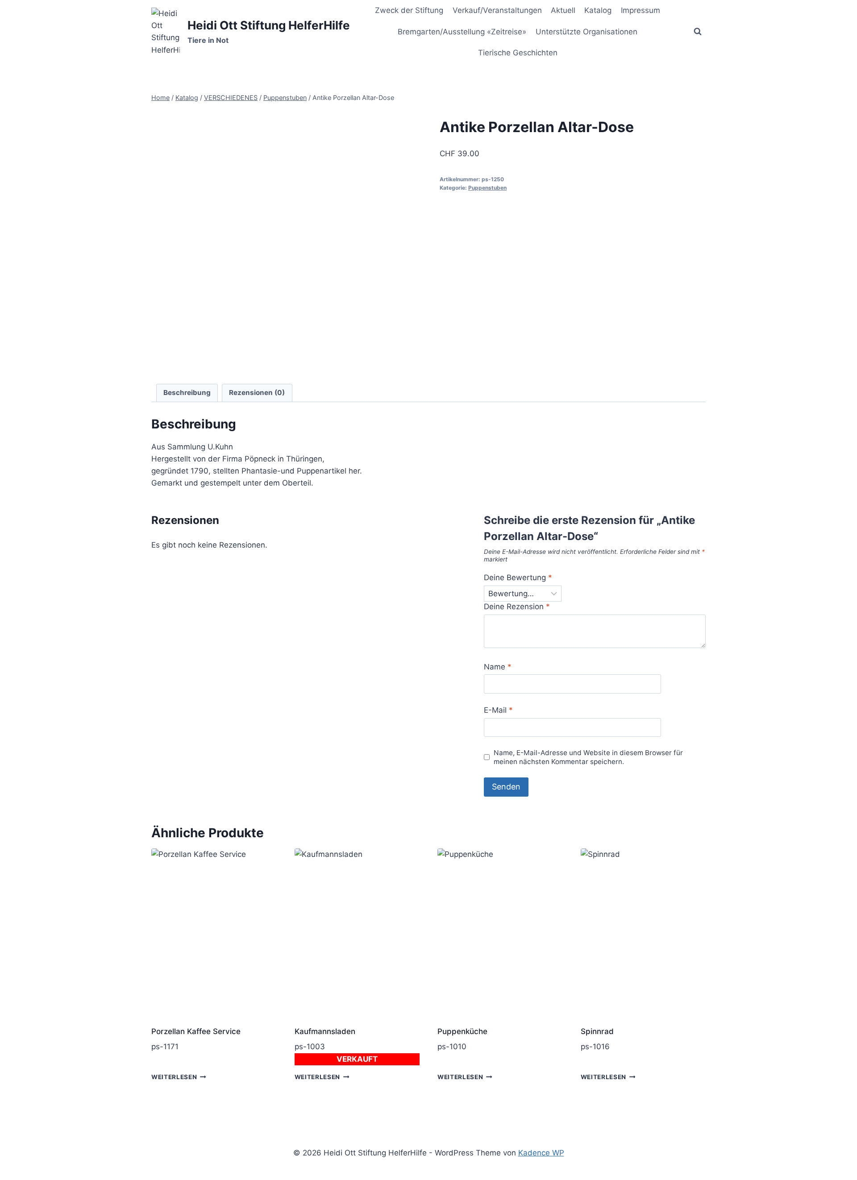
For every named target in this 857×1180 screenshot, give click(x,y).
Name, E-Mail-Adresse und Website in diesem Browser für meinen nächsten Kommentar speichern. (588, 757)
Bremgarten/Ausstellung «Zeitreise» (462, 31)
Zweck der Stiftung (409, 10)
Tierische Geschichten (517, 52)
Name (498, 666)
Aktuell (563, 10)
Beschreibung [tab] (187, 392)
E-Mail (498, 710)
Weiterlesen (174, 1076)
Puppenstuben (487, 187)
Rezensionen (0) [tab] (257, 392)
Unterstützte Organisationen (586, 31)
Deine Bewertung (518, 577)
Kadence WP (541, 1152)
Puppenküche (462, 1031)
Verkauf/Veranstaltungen (497, 10)
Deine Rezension (517, 606)
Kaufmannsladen (325, 1031)
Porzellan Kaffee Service (196, 1031)
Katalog (598, 10)
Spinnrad (597, 1031)
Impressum (640, 10)
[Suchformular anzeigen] (698, 32)
